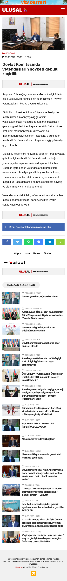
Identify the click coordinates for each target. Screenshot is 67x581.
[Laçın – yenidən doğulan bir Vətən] (11, 297)
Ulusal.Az (19, 567)
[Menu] (61, 10)
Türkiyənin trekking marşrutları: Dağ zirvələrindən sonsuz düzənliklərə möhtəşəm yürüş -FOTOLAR (41, 411)
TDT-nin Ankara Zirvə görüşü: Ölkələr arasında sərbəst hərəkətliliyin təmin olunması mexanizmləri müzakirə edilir (42, 522)
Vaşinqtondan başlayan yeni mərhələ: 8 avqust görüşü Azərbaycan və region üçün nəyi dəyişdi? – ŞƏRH (43, 538)
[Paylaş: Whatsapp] (28, 242)
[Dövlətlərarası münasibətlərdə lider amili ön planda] (11, 343)
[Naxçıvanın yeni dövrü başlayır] (11, 439)
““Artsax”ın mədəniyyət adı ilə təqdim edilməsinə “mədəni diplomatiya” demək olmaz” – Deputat (42, 491)
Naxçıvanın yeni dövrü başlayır (38, 438)
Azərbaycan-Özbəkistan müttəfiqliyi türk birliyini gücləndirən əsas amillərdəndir (41, 361)
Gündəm (10, 53)
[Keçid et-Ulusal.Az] (12, 10)
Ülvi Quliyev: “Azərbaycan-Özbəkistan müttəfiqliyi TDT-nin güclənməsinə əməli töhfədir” (42, 377)
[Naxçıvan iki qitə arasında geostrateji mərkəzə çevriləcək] (11, 454)
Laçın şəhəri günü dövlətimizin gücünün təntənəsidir (38, 329)
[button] (60, 242)
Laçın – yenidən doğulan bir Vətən (40, 296)
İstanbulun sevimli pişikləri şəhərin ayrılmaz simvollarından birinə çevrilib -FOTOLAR (43, 507)
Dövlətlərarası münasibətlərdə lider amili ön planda (41, 344)
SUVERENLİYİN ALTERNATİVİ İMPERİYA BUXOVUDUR (38, 425)
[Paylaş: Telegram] (49, 242)
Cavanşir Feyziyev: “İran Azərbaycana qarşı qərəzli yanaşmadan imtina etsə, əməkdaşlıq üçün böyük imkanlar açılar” (42, 474)
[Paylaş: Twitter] (17, 242)
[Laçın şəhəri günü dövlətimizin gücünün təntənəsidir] (11, 328)
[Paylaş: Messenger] (38, 242)
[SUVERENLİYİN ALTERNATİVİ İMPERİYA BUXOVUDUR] (11, 424)
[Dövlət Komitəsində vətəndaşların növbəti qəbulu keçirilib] (33, 33)
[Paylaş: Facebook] (6, 242)
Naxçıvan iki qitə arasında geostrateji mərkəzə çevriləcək (41, 456)
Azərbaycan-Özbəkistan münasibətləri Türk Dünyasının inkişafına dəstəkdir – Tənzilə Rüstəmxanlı (43, 315)
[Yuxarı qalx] (57, 572)
